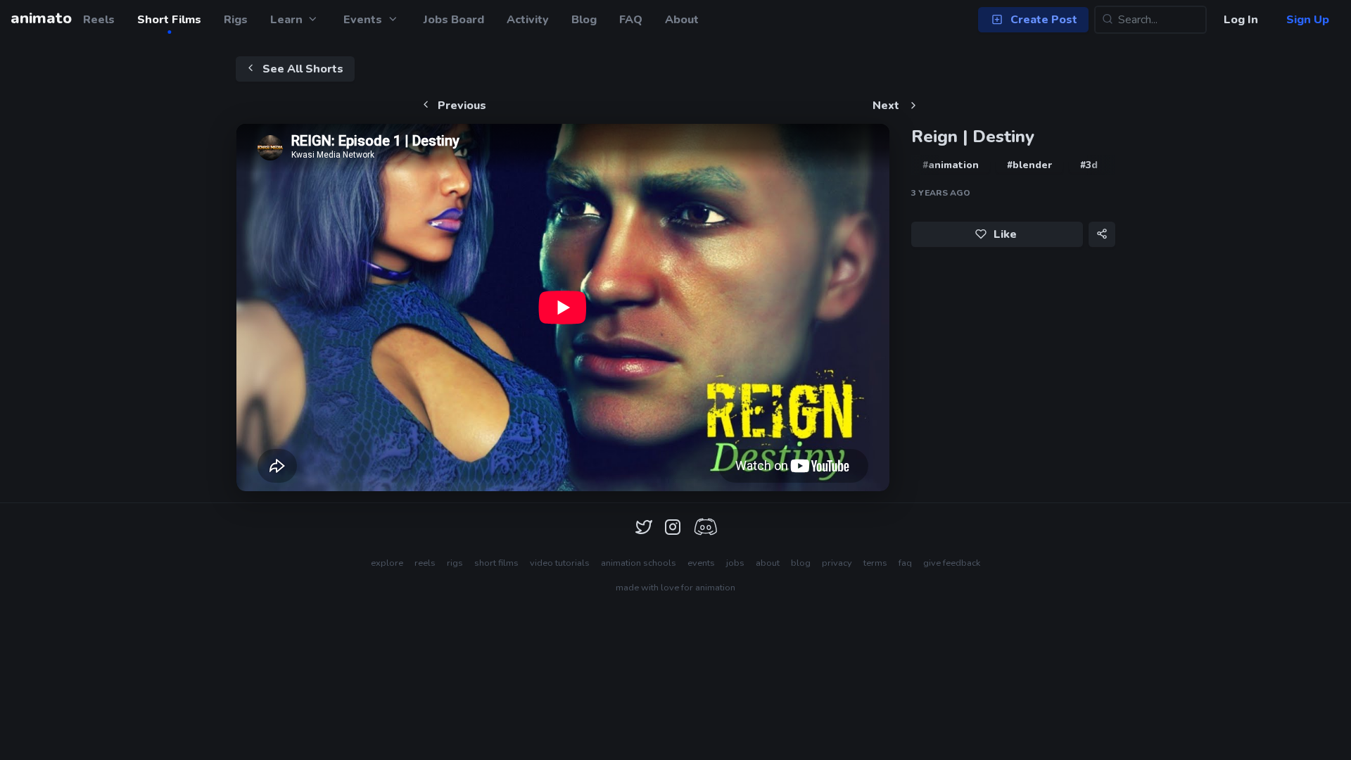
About (682, 19)
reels (425, 563)
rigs (455, 563)
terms (875, 563)
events (701, 563)
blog (801, 563)
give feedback (951, 563)
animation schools (638, 563)
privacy (837, 563)
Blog (584, 19)
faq (905, 563)
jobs (735, 563)
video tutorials (560, 563)
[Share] (1102, 234)
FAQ (630, 19)
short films (496, 563)
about (768, 563)
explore (387, 563)
